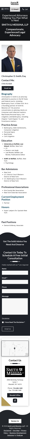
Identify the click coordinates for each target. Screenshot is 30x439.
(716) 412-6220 (7, 84)
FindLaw (20, 435)
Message (5, 296)
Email (4, 278)
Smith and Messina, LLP (16, 426)
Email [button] (16, 9)
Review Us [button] (15, 421)
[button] (5, 9)
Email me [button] (7, 88)
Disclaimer (6, 318)
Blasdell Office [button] (15, 395)
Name (4, 269)
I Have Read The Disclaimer (14, 322)
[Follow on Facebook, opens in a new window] (15, 401)
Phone (4, 287)
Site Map (16, 431)
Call (26, 9)
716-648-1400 (17, 388)
